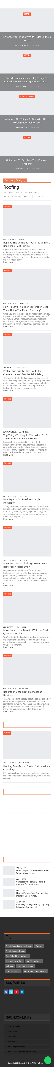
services (6, 822)
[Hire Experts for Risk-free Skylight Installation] (27, 477)
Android (19, 192)
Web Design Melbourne (16, 1047)
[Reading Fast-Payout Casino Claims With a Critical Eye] (27, 745)
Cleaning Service (9, 849)
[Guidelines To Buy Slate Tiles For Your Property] (27, 152)
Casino (7, 733)
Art (42, 192)
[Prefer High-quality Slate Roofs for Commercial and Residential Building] (27, 348)
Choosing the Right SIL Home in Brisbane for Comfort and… (30, 883)
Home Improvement (10, 838)
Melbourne (10, 966)
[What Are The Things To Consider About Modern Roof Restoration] (27, 111)
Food (5, 832)
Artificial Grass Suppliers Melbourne (19, 946)
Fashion (6, 827)
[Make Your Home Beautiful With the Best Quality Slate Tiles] (27, 607)
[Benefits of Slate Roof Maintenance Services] (27, 669)
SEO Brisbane (13, 1042)
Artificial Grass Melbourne (15, 951)
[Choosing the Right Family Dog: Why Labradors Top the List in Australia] (9, 904)
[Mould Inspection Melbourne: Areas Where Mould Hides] (9, 870)
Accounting (8, 192)
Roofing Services (27, 96)
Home (5, 805)
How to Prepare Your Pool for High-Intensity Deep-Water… (32, 894)
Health (5, 816)
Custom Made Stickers (14, 961)
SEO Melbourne (14, 1027)
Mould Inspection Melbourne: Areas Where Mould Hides (32, 871)
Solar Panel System (13, 971)
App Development (31, 192)
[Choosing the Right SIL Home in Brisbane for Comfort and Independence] (9, 882)
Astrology (28, 196)
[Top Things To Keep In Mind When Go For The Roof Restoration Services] (27, 412)
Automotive (39, 196)
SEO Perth (12, 1037)
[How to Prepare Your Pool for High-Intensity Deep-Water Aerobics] (9, 893)
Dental (5, 811)
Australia (39, 946)
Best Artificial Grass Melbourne (17, 956)
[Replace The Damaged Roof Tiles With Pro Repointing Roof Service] (27, 220)
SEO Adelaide (13, 1032)
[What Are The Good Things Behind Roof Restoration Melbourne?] (27, 541)
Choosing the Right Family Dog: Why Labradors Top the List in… (32, 905)
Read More (8, 262)
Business (7, 271)
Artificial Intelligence (12, 196)
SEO (4, 843)
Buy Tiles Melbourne (34, 961)
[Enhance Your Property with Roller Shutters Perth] (27, 29)
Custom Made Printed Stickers (35, 971)
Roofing (27, 14)
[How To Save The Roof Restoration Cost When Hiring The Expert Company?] (27, 284)
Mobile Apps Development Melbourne (22, 1052)
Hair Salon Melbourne (25, 966)
